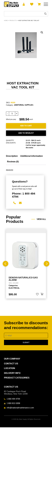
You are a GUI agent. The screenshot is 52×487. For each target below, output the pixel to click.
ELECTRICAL (14, 288)
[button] (41, 32)
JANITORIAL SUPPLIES (23, 105)
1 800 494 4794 (13, 398)
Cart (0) (38, 4)
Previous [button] (5, 263)
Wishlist (31, 4)
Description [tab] (12, 156)
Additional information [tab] (31, 156)
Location (9, 368)
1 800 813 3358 (13, 403)
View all (41, 219)
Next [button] (46, 263)
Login (24, 4)
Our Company (12, 359)
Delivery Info (12, 373)
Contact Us (11, 363)
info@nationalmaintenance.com (20, 407)
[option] (26, 264)
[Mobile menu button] (46, 4)
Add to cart (26, 126)
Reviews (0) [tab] (13, 161)
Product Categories (16, 378)
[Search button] (45, 13)
